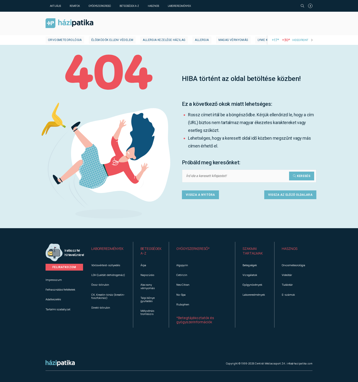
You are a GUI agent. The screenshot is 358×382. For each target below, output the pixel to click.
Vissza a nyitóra (200, 194)
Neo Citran (182, 284)
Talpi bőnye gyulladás (148, 299)
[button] (108, 251)
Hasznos (153, 6)
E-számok (288, 294)
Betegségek (250, 265)
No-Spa (181, 294)
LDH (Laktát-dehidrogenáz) (108, 275)
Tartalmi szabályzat (58, 309)
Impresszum (54, 280)
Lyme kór (265, 40)
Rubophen (182, 304)
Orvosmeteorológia (65, 40)
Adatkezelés (53, 299)
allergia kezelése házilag (164, 40)
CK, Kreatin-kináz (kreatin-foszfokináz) (108, 296)
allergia (202, 40)
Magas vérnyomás (233, 40)
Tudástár (287, 284)
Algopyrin (182, 265)
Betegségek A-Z (129, 6)
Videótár (287, 275)
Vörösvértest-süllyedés (105, 265)
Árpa (143, 265)
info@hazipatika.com (299, 363)
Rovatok (75, 6)
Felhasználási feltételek (60, 289)
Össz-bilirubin (100, 284)
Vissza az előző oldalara (290, 194)
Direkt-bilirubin (100, 307)
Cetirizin (181, 275)
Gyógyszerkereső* (193, 248)
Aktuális (55, 6)
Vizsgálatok (250, 275)
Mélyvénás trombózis (147, 312)
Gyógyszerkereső (100, 6)
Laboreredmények (179, 6)
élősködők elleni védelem (112, 40)
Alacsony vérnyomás (148, 286)
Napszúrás (147, 275)
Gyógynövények (252, 284)
